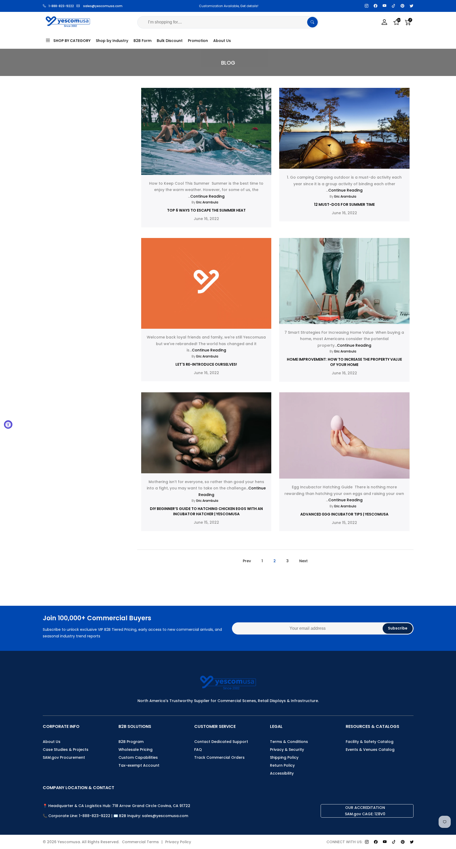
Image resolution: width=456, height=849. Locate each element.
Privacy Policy (178, 842)
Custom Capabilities (138, 757)
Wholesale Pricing (135, 749)
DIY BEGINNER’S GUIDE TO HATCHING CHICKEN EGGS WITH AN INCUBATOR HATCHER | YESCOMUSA (206, 511)
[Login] (384, 22)
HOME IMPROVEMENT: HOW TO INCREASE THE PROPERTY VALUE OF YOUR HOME (344, 362)
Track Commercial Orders (219, 757)
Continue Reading (207, 196)
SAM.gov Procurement (64, 757)
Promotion (198, 40)
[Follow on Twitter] (411, 6)
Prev (247, 561)
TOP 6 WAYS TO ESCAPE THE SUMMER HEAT (206, 210)
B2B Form (142, 40)
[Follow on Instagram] (366, 6)
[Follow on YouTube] (384, 6)
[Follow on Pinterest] (402, 6)
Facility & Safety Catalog (369, 741)
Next (303, 561)
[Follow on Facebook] (375, 6)
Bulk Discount (170, 40)
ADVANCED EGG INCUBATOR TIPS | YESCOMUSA (344, 514)
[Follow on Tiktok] (393, 6)
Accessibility (282, 773)
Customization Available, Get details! (228, 6)
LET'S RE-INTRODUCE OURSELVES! (206, 364)
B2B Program (131, 741)
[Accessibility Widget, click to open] (8, 424)
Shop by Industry (112, 40)
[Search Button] (312, 22)
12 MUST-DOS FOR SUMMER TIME (344, 204)
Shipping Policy (284, 757)
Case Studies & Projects (65, 749)
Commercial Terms (140, 842)
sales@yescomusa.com (102, 6)
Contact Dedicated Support (221, 741)
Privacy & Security (287, 749)
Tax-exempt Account (138, 765)
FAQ (198, 749)
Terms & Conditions (289, 741)
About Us (222, 40)
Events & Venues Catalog (370, 749)
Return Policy (282, 765)
